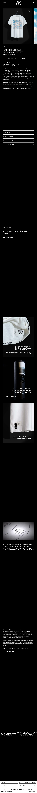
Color (3, 782)
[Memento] (18, 3)
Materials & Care (8, 136)
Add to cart (32, 791)
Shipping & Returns (8, 144)
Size (27, 782)
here (10, 90)
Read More (9, 237)
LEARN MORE (10, 652)
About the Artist (8, 132)
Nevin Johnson (10, 54)
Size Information (8, 140)
